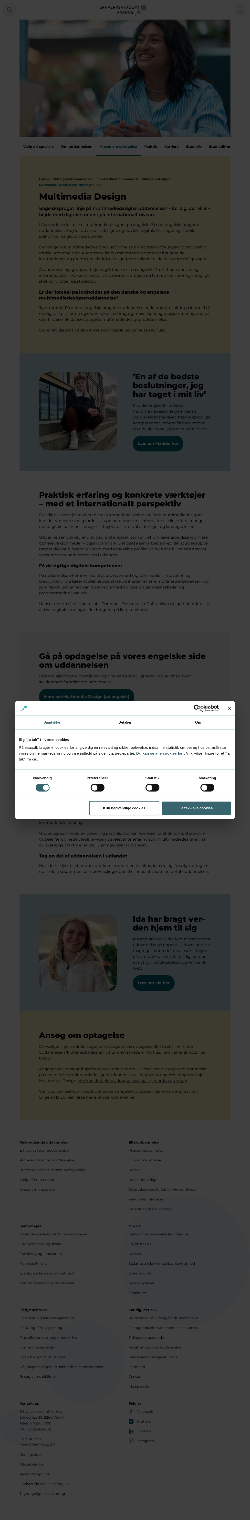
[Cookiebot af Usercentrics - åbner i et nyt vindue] (197, 708)
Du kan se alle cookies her (160, 753)
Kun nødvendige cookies (124, 808)
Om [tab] (198, 722)
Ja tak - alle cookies (196, 808)
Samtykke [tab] (51, 722)
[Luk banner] (229, 708)
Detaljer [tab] (125, 722)
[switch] (97, 788)
